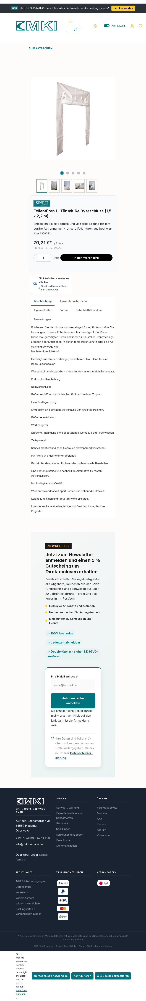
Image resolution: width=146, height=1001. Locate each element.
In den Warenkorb (86, 257)
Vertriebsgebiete (107, 807)
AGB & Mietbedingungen (31, 881)
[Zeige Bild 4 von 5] (78, 173)
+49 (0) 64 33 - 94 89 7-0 (33, 838)
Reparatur (62, 823)
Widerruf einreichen (28, 903)
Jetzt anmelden (123, 8)
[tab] (42, 301)
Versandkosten (76, 936)
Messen (102, 813)
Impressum (22, 892)
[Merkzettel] (140, 25)
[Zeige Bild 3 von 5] (73, 173)
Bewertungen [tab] (42, 319)
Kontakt (101, 829)
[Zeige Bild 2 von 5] (67, 173)
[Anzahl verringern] (35, 258)
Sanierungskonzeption (69, 834)
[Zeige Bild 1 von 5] (62, 173)
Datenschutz (23, 886)
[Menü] (70, 21)
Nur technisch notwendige (51, 975)
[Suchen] (75, 29)
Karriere (101, 824)
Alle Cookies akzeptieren (113, 975)
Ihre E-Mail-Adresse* (64, 676)
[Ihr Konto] (132, 25)
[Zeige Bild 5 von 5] (84, 173)
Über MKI (102, 798)
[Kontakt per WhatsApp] (95, 25)
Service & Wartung (67, 807)
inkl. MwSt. (115, 25)
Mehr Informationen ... (21, 994)
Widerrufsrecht (25, 898)
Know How (103, 835)
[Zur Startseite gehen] (36, 25)
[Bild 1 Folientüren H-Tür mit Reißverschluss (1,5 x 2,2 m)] (73, 118)
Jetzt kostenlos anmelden (73, 701)
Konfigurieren (82, 975)
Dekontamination (66, 845)
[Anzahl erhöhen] (51, 258)
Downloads (63, 840)
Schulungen (63, 829)
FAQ (99, 818)
